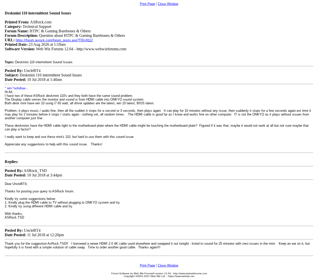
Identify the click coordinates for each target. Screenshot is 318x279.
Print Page (147, 4)
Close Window (168, 4)
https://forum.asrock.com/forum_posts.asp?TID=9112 (54, 40)
